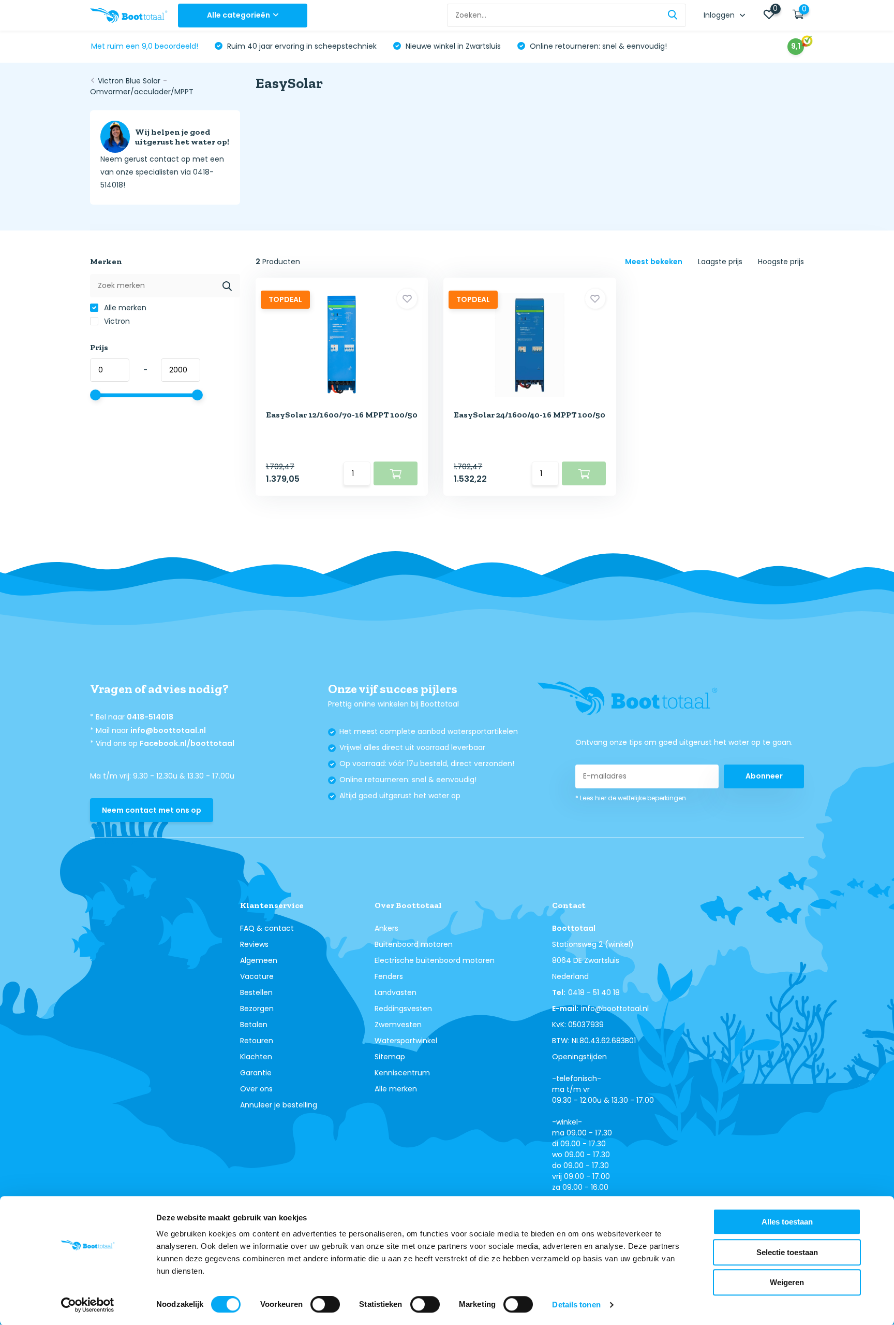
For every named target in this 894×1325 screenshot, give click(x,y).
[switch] (325, 1304)
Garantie (256, 1073)
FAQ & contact (267, 928)
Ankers (386, 928)
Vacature (257, 976)
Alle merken (124, 308)
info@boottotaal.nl (168, 730)
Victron (116, 321)
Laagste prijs (720, 261)
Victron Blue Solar (129, 81)
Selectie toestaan (787, 1252)
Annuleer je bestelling (278, 1105)
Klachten (256, 1057)
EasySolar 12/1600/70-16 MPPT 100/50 (342, 415)
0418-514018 (150, 717)
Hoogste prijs (781, 261)
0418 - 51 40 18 (594, 992)
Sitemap (390, 1057)
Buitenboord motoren (414, 944)
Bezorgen (257, 1008)
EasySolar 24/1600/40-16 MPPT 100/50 (529, 415)
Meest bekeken (653, 261)
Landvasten (395, 992)
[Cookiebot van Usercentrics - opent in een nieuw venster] (87, 1305)
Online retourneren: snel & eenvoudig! (597, 46)
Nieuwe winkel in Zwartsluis (452, 46)
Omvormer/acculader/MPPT (141, 92)
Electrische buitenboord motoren (435, 960)
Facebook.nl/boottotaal (187, 743)
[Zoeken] (673, 15)
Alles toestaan (787, 1221)
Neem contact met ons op (151, 810)
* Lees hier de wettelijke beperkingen (630, 798)
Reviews (254, 944)
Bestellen (256, 992)
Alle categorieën (238, 15)
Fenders (389, 976)
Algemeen (258, 960)
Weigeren (787, 1282)
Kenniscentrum (402, 1073)
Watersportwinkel (406, 1040)
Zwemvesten (398, 1024)
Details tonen (576, 1304)
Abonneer (764, 776)
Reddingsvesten (403, 1008)
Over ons (256, 1089)
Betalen (253, 1024)
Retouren (256, 1040)
